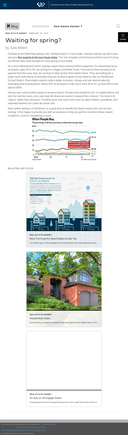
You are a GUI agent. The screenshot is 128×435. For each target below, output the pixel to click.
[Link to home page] (41, 6)
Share (123, 39)
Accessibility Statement (13, 430)
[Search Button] (118, 26)
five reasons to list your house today (37, 57)
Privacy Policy (39, 427)
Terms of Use (22, 427)
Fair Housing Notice (36, 430)
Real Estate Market (16, 33)
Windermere (49, 424)
